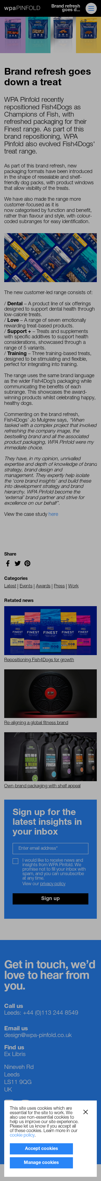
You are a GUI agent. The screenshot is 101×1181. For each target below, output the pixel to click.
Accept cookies (41, 1149)
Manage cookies (41, 1163)
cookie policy (22, 1135)
